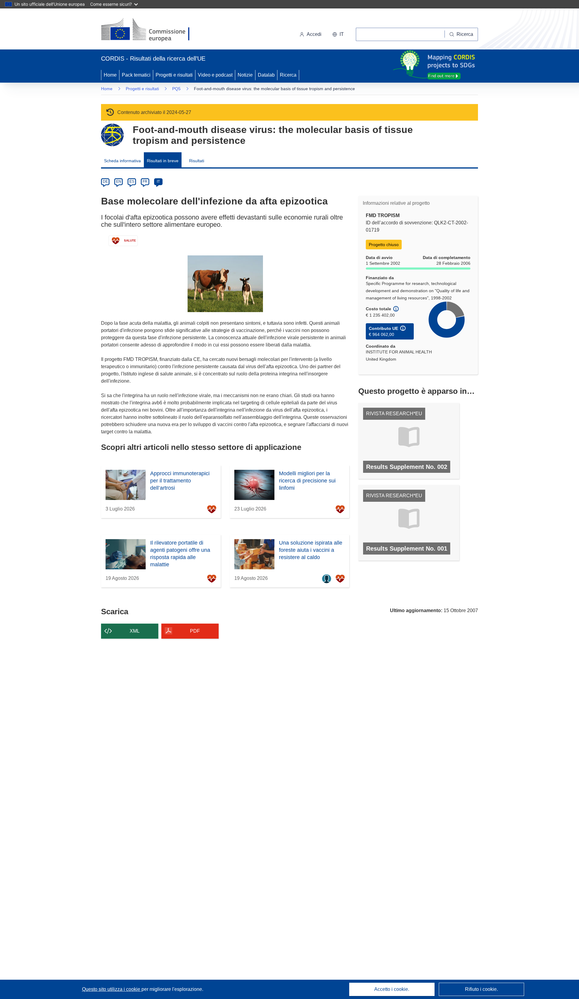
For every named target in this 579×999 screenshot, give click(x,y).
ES (131, 181)
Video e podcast (215, 74)
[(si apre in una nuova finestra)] (149, 30)
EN (118, 181)
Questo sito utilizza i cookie (111, 989)
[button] (338, 34)
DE (105, 181)
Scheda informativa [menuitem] (122, 160)
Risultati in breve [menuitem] (163, 160)
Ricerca (288, 74)
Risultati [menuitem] (196, 160)
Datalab (266, 74)
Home (110, 74)
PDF (195, 631)
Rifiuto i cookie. (481, 989)
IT (158, 181)
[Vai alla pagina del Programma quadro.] (112, 135)
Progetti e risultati (174, 74)
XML (135, 631)
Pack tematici (136, 74)
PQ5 (176, 88)
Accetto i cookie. (391, 989)
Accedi (314, 34)
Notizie (245, 74)
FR (145, 181)
